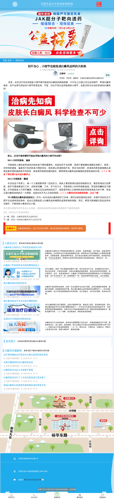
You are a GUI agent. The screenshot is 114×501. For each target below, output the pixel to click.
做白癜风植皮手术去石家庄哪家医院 (20, 301)
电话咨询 (34, 497)
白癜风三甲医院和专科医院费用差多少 (21, 265)
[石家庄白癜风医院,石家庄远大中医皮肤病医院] (15, 4)
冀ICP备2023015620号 (32, 480)
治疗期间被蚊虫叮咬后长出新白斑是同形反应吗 (25, 354)
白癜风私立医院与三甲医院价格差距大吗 (22, 247)
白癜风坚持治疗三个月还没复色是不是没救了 (24, 377)
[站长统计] (42, 479)
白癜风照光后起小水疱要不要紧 (18, 370)
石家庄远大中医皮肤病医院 (19, 212)
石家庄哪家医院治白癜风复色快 (18, 362)
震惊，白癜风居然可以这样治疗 (24, 217)
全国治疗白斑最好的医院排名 (17, 319)
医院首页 (11, 497)
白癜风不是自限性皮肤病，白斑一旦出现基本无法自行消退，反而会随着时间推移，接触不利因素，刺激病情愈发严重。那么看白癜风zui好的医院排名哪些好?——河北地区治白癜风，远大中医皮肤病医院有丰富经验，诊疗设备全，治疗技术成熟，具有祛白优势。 (78, 290)
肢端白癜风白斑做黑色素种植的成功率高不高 (24, 385)
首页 (10, 60)
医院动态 (20, 60)
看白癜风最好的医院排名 (15, 283)
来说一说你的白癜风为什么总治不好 (26, 220)
